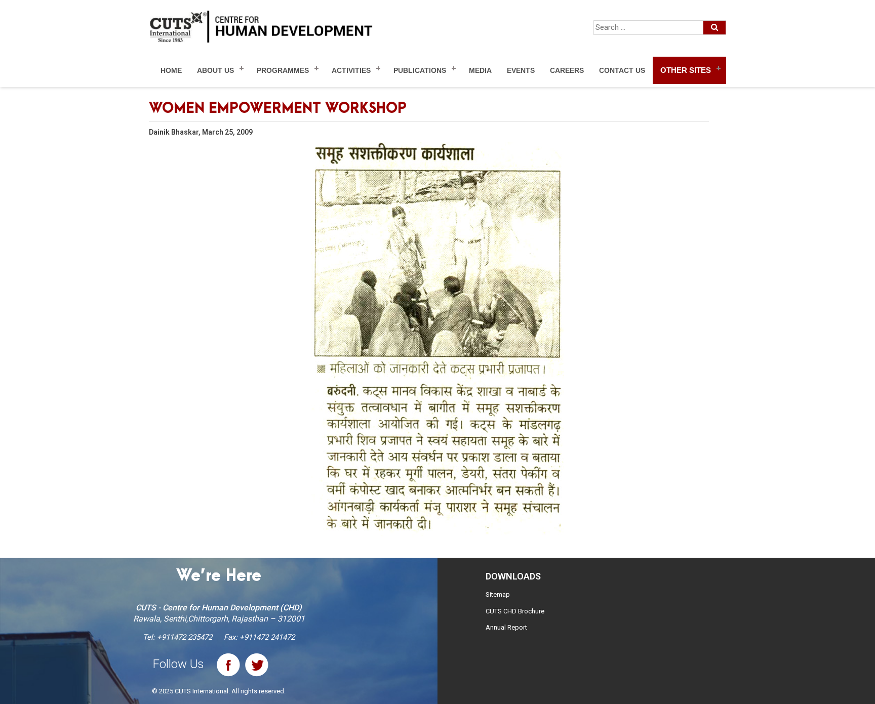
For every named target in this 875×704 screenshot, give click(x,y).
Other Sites (685, 70)
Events (521, 70)
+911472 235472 (184, 637)
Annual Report (506, 627)
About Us (215, 70)
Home (171, 70)
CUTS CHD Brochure (515, 611)
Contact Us (622, 70)
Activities (351, 70)
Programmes (283, 70)
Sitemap (498, 594)
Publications (419, 70)
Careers (567, 70)
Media (480, 70)
